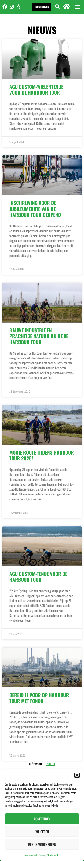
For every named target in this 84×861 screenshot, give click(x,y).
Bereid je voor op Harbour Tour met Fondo (39, 697)
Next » (50, 763)
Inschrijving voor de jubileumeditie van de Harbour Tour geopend (35, 208)
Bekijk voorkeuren (42, 844)
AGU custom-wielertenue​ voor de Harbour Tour (36, 89)
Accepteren (42, 818)
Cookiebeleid (30, 855)
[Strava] (18, 6)
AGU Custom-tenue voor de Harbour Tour (38, 576)
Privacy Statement (48, 855)
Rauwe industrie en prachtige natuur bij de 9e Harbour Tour (38, 335)
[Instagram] (11, 6)
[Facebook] (4, 6)
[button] (77, 775)
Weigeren (42, 831)
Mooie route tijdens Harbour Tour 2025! (41, 455)
